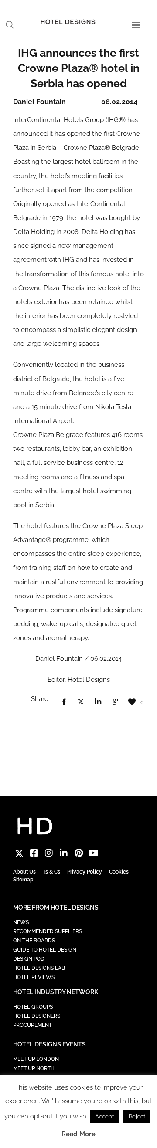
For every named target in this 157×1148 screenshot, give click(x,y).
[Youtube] (93, 853)
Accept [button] (104, 1116)
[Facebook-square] (34, 853)
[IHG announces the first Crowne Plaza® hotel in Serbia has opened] (63, 702)
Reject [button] (137, 1116)
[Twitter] (19, 853)
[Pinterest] (78, 853)
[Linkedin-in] (64, 853)
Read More (78, 1134)
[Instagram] (49, 853)
